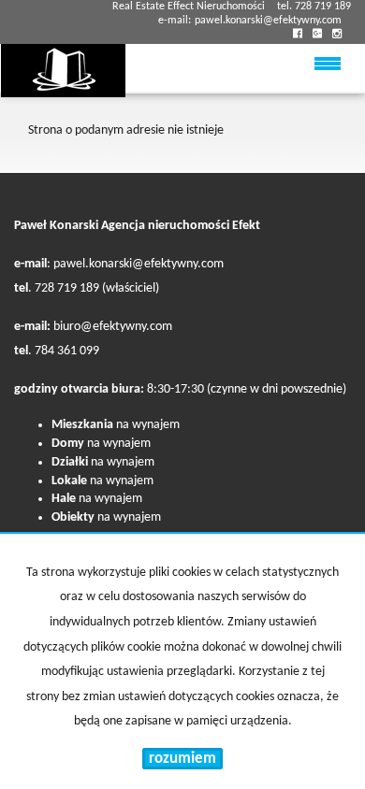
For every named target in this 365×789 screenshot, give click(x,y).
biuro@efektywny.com (112, 327)
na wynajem (115, 425)
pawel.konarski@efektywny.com (268, 20)
